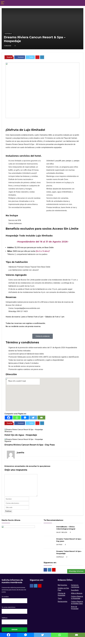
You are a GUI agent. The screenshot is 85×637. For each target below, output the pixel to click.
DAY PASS (59, 544)
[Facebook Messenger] (25, 418)
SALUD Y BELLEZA (61, 532)
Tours (60, 598)
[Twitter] (33, 418)
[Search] (81, 3)
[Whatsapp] (17, 418)
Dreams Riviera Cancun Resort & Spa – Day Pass (30, 445)
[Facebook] (9, 418)
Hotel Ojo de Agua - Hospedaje (21, 435)
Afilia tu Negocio (76, 593)
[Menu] (2, 3)
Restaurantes (62, 601)
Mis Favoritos (62, 585)
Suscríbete (75, 590)
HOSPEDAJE (8, 33)
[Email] (41, 418)
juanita (20, 452)
